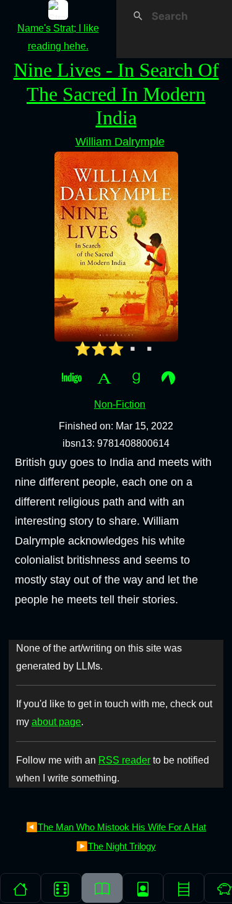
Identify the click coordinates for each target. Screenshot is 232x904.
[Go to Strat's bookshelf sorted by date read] (102, 888)
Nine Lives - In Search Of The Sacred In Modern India (116, 94)
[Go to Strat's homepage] (20, 888)
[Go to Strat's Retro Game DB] (61, 888)
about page (56, 722)
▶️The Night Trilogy (116, 846)
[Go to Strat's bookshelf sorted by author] (142, 888)
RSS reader (124, 760)
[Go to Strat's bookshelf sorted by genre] (183, 888)
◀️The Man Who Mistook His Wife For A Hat (116, 827)
